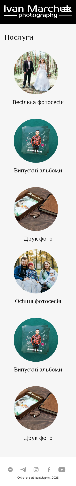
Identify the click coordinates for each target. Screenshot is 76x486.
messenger (10, 469)
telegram (23, 469)
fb (49, 469)
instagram (36, 469)
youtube (62, 469)
